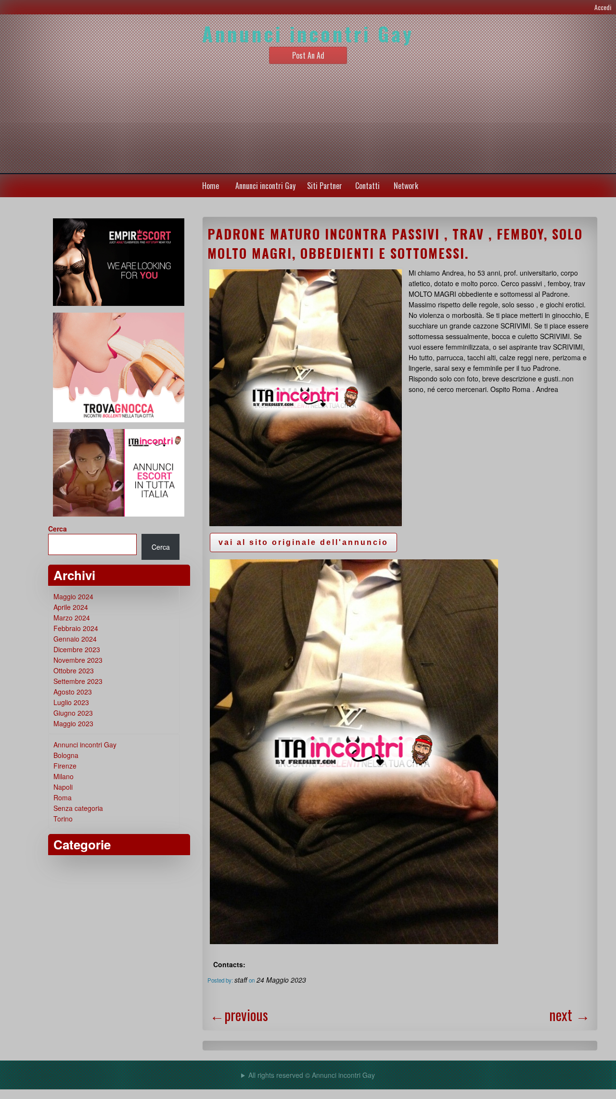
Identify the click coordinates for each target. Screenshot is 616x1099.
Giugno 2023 (73, 713)
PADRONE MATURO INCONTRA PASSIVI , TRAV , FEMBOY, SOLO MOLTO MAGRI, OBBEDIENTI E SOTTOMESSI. (395, 243)
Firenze (65, 766)
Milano (63, 776)
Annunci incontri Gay (265, 185)
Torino (63, 818)
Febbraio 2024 (75, 628)
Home (210, 185)
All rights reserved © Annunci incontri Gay (311, 1075)
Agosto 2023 (72, 691)
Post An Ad (308, 55)
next (569, 1014)
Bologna (65, 755)
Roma (62, 797)
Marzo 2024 (71, 617)
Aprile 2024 (70, 607)
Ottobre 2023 (73, 670)
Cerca (57, 528)
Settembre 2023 (78, 681)
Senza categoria (78, 808)
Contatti (367, 185)
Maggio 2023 (73, 723)
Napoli (63, 787)
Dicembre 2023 (76, 649)
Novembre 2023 (78, 660)
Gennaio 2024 (75, 639)
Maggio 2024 (73, 596)
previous (239, 1014)
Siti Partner (324, 185)
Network (406, 185)
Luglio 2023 (71, 702)
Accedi (602, 7)
